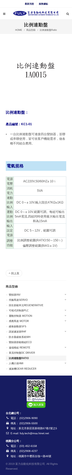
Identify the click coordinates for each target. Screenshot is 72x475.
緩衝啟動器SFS (17, 326)
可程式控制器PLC (19, 310)
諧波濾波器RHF (17, 331)
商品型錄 (31, 30)
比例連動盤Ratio (48, 30)
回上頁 (15, 273)
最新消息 (29, 3)
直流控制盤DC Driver (22, 352)
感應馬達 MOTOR (19, 321)
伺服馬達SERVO (18, 299)
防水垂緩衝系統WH (19, 337)
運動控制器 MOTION (20, 315)
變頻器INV (15, 294)
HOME (18, 30)
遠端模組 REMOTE (19, 347)
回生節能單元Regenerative (26, 305)
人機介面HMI (16, 363)
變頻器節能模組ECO (20, 342)
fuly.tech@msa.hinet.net (34, 433)
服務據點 (43, 3)
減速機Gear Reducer (22, 368)
